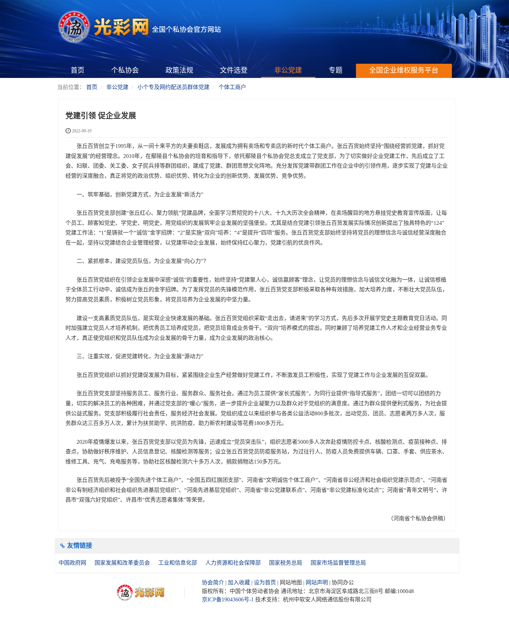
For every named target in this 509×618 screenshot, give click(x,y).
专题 (335, 70)
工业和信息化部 (178, 563)
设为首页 (265, 582)
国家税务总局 (286, 563)
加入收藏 (239, 582)
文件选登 (234, 70)
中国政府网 (73, 563)
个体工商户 (232, 87)
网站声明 (317, 582)
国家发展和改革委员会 (123, 563)
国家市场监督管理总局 (338, 563)
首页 (77, 70)
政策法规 (179, 70)
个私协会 (125, 70)
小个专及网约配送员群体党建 (173, 87)
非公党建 (288, 70)
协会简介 (213, 582)
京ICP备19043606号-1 (228, 599)
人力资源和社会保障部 (233, 563)
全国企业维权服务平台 (403, 70)
